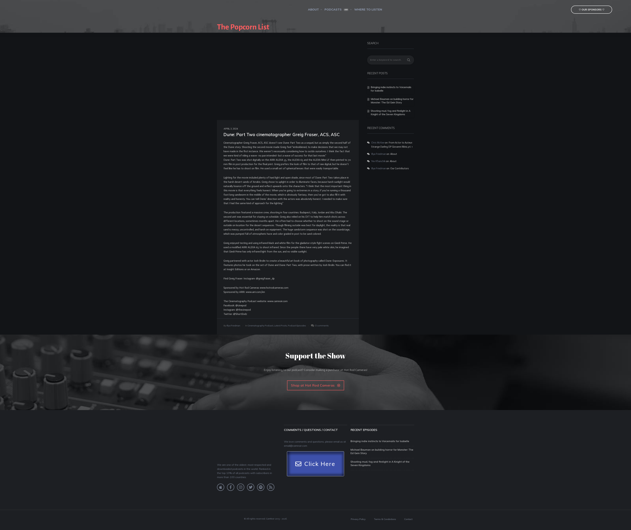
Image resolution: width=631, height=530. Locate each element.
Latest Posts (280, 325)
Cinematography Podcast (260, 325)
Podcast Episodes (297, 325)
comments (323, 325)
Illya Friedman (233, 325)
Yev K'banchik (378, 161)
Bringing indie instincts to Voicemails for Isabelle (380, 441)
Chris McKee (377, 142)
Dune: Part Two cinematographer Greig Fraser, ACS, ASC (281, 134)
